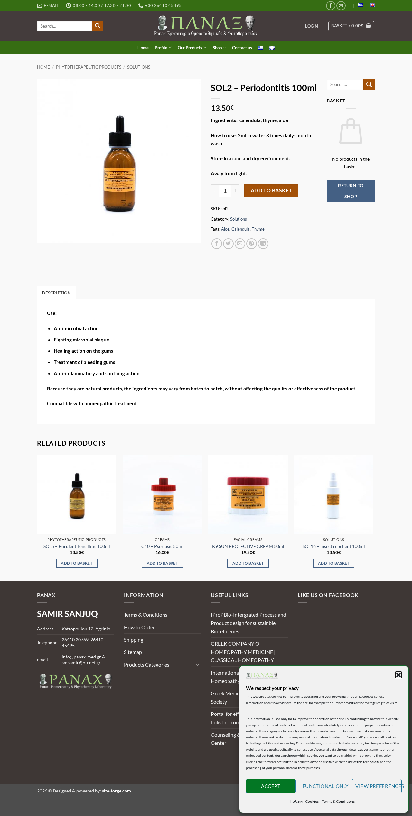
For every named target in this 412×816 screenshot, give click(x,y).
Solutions (138, 67)
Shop (217, 47)
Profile (161, 47)
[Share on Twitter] (228, 243)
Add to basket (271, 190)
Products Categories (146, 664)
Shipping (133, 640)
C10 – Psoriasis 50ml (162, 546)
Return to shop (351, 191)
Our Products (190, 47)
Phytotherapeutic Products (88, 67)
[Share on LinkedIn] (263, 243)
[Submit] (97, 26)
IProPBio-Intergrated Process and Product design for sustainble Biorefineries (248, 622)
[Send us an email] (341, 5)
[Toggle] (197, 664)
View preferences (378, 786)
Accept (270, 786)
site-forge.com (116, 790)
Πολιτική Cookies (304, 801)
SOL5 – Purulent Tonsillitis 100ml (76, 546)
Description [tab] (56, 292)
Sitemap (133, 652)
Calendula (240, 229)
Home (143, 47)
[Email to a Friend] (240, 243)
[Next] (373, 517)
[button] (398, 675)
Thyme (258, 229)
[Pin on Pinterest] (251, 243)
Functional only (326, 786)
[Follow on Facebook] (330, 5)
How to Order (139, 627)
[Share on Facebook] (216, 243)
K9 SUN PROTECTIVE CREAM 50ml (248, 546)
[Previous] (37, 517)
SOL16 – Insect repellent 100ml (334, 546)
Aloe (225, 229)
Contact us (242, 47)
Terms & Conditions (338, 801)
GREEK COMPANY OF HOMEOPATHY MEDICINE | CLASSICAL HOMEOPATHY (243, 651)
